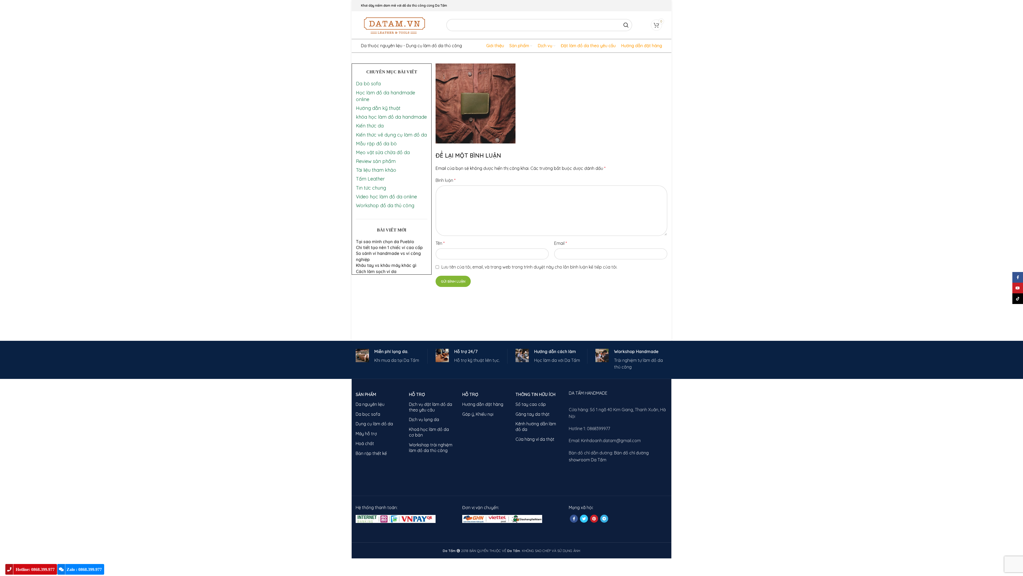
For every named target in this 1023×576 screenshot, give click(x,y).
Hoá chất (365, 443)
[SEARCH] (626, 25)
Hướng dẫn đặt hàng (482, 404)
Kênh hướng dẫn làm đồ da (535, 426)
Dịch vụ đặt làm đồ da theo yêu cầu (430, 407)
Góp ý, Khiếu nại (477, 414)
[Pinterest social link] (594, 519)
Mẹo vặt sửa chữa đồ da (383, 152)
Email (560, 243)
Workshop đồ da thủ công (385, 205)
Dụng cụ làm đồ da (374, 423)
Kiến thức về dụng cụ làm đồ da (391, 135)
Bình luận (446, 180)
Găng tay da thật (532, 414)
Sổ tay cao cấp (530, 404)
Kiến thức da (370, 126)
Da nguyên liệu (370, 404)
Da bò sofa (368, 84)
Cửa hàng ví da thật (534, 439)
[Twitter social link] (584, 519)
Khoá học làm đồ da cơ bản (429, 432)
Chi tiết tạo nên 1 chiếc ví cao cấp (389, 247)
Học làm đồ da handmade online (385, 96)
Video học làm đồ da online (386, 197)
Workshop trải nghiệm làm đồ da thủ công (430, 447)
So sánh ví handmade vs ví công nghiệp (388, 256)
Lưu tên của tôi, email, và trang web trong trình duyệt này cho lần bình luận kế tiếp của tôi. (529, 267)
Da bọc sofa (368, 414)
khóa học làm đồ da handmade (391, 117)
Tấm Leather (370, 179)
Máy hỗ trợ (366, 433)
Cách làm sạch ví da (376, 271)
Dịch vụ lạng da (424, 419)
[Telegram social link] (604, 519)
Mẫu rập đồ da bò (376, 144)
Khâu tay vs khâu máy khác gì (386, 265)
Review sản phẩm (376, 161)
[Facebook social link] (574, 519)
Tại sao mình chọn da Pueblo (385, 241)
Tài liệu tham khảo (376, 170)
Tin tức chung (371, 188)
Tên (440, 243)
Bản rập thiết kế (371, 453)
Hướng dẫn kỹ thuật (378, 108)
